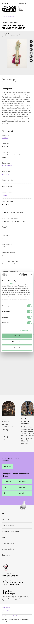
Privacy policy (6, 610)
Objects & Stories (8, 16)
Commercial (6, 555)
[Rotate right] (31, 53)
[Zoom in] (31, 41)
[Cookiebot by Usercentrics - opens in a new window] (20, 274)
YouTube (22, 487)
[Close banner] (31, 274)
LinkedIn (22, 493)
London (4, 195)
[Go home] (31, 60)
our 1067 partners (13, 284)
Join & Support (7, 543)
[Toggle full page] (31, 49)
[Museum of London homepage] (13, 10)
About (4, 537)
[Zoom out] (31, 45)
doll (3, 165)
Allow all (17, 336)
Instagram (22, 481)
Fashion (5, 138)
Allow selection (17, 342)
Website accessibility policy (10, 616)
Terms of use (6, 607)
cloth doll (8, 165)
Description (7, 89)
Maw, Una (5, 174)
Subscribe (7, 466)
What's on (5, 519)
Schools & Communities (10, 531)
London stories (7, 549)
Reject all (17, 348)
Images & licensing (9, 272)
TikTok (6, 487)
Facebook (7, 481)
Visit (3, 513)
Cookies (4, 613)
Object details (8, 131)
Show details (24, 330)
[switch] (29, 311)
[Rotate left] (31, 56)
